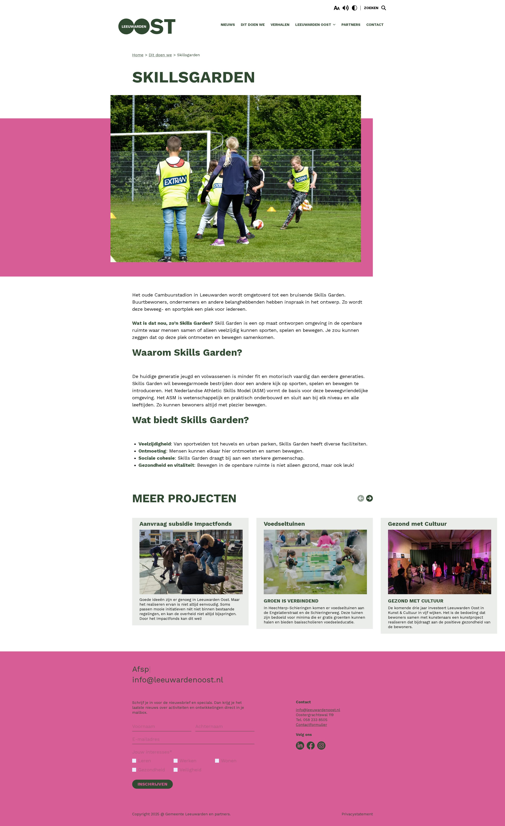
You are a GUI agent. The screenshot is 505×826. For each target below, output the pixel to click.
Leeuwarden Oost (313, 24)
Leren (144, 760)
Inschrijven (152, 784)
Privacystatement (357, 814)
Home (137, 54)
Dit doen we (253, 24)
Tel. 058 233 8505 (311, 719)
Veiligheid (190, 770)
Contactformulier (311, 724)
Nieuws (228, 24)
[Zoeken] (384, 8)
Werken (188, 760)
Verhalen (280, 24)
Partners (350, 24)
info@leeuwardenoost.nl (177, 679)
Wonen (229, 760)
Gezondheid (151, 770)
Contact (375, 24)
